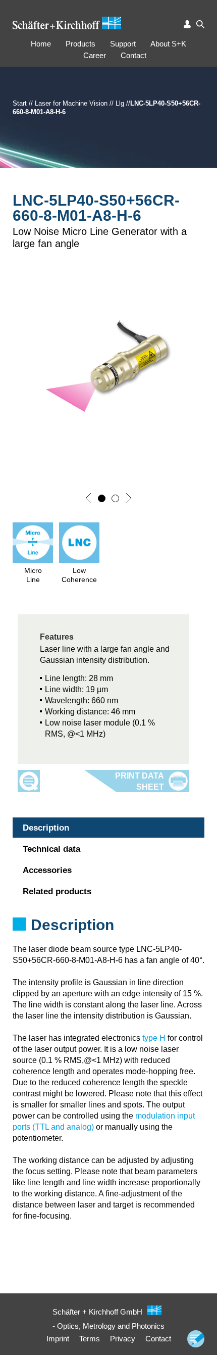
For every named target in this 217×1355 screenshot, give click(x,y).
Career (94, 55)
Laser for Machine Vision (71, 103)
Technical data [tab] (51, 849)
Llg (120, 103)
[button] (88, 498)
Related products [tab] (57, 891)
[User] (187, 24)
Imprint (57, 1338)
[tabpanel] (108, 938)
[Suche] (200, 24)
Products (80, 43)
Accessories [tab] (47, 870)
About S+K (168, 43)
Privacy (122, 1338)
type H (154, 1038)
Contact (133, 55)
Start (20, 103)
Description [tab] (46, 828)
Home (41, 43)
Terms (89, 1338)
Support (123, 43)
